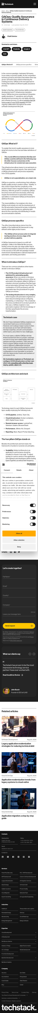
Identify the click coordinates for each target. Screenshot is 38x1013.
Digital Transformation (25, 945)
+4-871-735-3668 (26, 842)
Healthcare (4, 908)
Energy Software (24, 920)
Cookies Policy (25, 992)
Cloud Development (7, 932)
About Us (4, 972)
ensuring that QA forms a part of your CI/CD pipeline (18, 101)
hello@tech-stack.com (7, 848)
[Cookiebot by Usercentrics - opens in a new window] (27, 464)
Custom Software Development (28, 876)
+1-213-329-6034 (26, 840)
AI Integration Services (25, 881)
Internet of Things (6, 945)
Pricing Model (23, 976)
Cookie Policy (10, 633)
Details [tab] (19, 470)
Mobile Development (25, 949)
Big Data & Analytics (7, 962)
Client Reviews (23, 980)
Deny (19, 547)
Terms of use (15, 992)
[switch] (33, 511)
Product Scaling (24, 889)
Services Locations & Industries (10, 998)
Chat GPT (6, 49)
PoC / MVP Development (26, 872)
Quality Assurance (6, 889)
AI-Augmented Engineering (26, 897)
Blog (7, 11)
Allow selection (19, 540)
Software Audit (23, 884)
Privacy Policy (5, 992)
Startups (22, 912)
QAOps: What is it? (7, 64)
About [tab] (31, 470)
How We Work (5, 976)
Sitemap (34, 992)
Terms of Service (12, 638)
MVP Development (6, 876)
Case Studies (5, 980)
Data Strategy (5, 884)
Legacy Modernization (7, 881)
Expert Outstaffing (6, 897)
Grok (4, 54)
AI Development (6, 937)
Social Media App (24, 916)
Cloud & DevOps (20, 30)
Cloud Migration (6, 893)
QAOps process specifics (24, 64)
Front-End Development (8, 954)
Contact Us (4, 852)
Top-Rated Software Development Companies (14, 995)
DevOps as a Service (7, 941)
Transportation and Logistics (27, 908)
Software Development (10, 740)
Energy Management (7, 920)
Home (3, 11)
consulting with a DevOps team (22, 363)
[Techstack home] (7, 4)
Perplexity (16, 49)
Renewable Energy (6, 912)
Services (4, 868)
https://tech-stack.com (16, 640)
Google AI (27, 49)
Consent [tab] (7, 470)
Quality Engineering (7, 30)
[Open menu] (34, 4)
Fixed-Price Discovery (7, 872)
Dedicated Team (24, 893)
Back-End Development (7, 958)
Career (21, 985)
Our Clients (22, 972)
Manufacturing (5, 916)
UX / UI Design (5, 949)
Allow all (19, 533)
